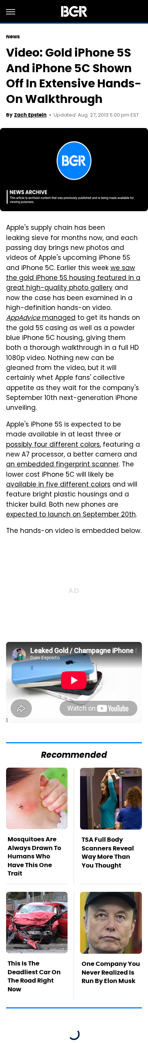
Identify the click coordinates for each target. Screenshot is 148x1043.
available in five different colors (58, 485)
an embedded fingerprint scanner (62, 465)
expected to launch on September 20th (71, 515)
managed (41, 318)
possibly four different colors (53, 445)
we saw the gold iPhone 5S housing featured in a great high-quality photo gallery (73, 278)
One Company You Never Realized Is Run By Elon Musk (111, 972)
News (13, 36)
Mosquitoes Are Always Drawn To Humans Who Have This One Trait (34, 856)
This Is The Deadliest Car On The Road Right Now (34, 976)
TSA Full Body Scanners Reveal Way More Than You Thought (108, 852)
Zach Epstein (30, 115)
